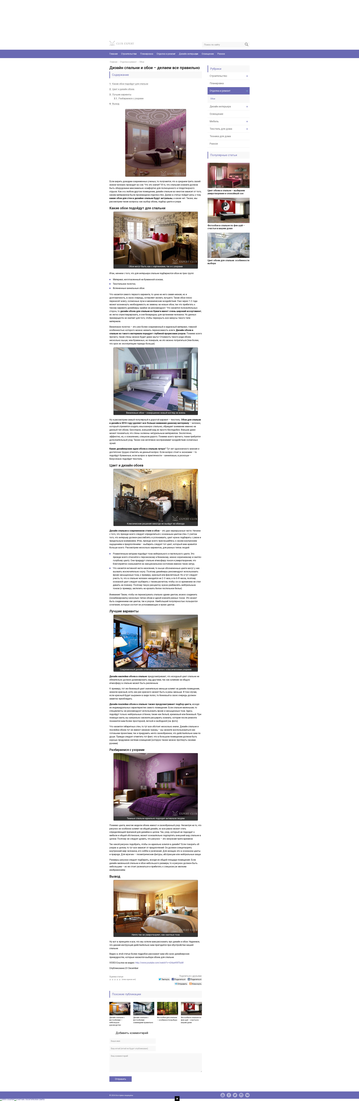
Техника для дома (220, 136)
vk (247, 1095)
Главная (113, 53)
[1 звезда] (110, 979)
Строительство (129, 53)
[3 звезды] (115, 979)
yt (222, 1095)
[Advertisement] (84, 19)
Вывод (114, 103)
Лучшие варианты (120, 94)
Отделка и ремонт (166, 53)
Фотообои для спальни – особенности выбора (167, 1018)
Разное (221, 53)
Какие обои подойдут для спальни (128, 84)
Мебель (214, 121)
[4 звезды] (118, 979)
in (241, 1095)
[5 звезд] (120, 979)
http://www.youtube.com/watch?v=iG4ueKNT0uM (159, 962)
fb (229, 1095)
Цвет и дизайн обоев (121, 89)
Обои (212, 99)
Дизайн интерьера (188, 53)
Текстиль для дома (221, 128)
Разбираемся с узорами (128, 98)
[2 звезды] (113, 979)
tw (235, 1095)
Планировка (146, 53)
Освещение (208, 53)
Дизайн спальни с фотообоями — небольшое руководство (117, 1021)
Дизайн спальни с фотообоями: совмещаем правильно (143, 1020)
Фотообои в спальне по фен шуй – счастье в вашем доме (191, 1020)
